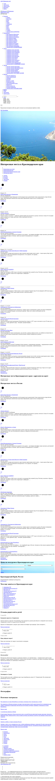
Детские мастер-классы (9, 591)
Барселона (8, 18)
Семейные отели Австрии (12, 49)
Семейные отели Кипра (12, 57)
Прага (7, 27)
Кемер (7, 25)
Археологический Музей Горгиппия (9, 318)
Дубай (7, 22)
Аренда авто (6, 6)
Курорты (5, 16)
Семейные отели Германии (13, 52)
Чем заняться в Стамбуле (12, 44)
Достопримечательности (10, 604)
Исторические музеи (9, 601)
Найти (2, 572)
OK (1, 110)
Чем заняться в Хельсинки (12, 46)
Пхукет (8, 29)
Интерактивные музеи (9, 598)
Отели (5, 48)
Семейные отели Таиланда (12, 60)
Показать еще (4, 373)
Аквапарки (7, 587)
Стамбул (8, 30)
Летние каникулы (10, 86)
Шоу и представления (9, 593)
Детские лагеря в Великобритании (14, 67)
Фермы (6, 607)
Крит (7, 26)
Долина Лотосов (5, 213)
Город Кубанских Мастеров (7, 342)
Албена (8, 17)
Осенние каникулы (11, 87)
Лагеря (5, 65)
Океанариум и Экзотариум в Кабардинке (11, 307)
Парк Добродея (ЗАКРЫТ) (7, 269)
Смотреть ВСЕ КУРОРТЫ (12, 31)
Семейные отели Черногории (13, 62)
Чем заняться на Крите (11, 40)
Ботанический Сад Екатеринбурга (9, 551)
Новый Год (9, 84)
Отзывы (5, 180)
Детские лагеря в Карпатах (12, 71)
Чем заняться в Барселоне (12, 34)
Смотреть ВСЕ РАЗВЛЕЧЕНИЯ (14, 47)
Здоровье (8, 78)
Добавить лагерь (7, 748)
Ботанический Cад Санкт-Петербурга (10, 542)
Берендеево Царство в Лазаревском (9, 194)
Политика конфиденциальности (11, 751)
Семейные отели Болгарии (12, 51)
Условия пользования (8, 749)
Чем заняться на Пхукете (12, 43)
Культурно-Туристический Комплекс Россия (11, 353)
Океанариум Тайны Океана (7, 288)
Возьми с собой (10, 80)
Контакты (5, 7)
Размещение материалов (9, 752)
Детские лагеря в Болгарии (13, 66)
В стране (5, 178)
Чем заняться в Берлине (12, 35)
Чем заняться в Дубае (11, 39)
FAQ (4, 753)
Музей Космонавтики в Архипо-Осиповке (11, 232)
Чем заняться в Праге (11, 42)
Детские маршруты (11, 75)
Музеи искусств (8, 602)
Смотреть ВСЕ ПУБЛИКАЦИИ (14, 88)
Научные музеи (8, 600)
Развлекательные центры (10, 588)
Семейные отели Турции (12, 61)
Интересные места (9, 605)
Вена (7, 21)
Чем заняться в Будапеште (12, 37)
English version (6, 754)
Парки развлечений (11, 77)
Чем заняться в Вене (11, 38)
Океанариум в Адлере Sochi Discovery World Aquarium (14, 250)
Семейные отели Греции (12, 53)
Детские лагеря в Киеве (12, 70)
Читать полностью (5, 627)
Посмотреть (3, 581)
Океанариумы (7, 592)
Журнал (5, 74)
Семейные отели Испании (12, 56)
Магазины (6, 589)
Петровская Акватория (6, 492)
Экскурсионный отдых (12, 83)
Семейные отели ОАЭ (11, 58)
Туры (4, 3)
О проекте (5, 745)
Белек (7, 20)
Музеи (6, 596)
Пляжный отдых (10, 82)
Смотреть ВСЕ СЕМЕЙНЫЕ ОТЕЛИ (15, 64)
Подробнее (5, 110)
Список (5, 175)
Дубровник (9, 24)
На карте (5, 176)
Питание (8, 79)
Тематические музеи (9, 597)
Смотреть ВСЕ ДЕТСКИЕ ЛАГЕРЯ (15, 73)
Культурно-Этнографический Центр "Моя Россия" (13, 365)
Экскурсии (6, 5)
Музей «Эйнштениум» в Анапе (8, 427)
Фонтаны (6, 606)
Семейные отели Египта (12, 55)
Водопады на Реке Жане (6, 330)
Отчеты (5, 743)
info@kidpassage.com (6, 1)
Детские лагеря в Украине (12, 69)
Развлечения (6, 33)
